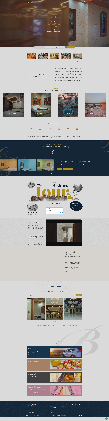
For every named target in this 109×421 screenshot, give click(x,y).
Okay (61, 212)
